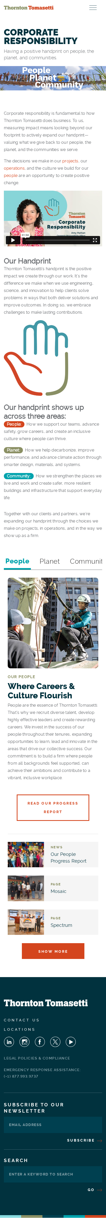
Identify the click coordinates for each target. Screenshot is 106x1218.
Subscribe (81, 1140)
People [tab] (17, 561)
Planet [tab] (50, 561)
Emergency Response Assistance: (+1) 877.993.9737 (42, 1073)
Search (16, 1160)
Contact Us (22, 1020)
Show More (53, 951)
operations (14, 168)
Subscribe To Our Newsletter (34, 1108)
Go (92, 1190)
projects (70, 161)
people (11, 175)
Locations (20, 1029)
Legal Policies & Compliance (37, 1058)
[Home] (29, 8)
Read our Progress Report (53, 807)
